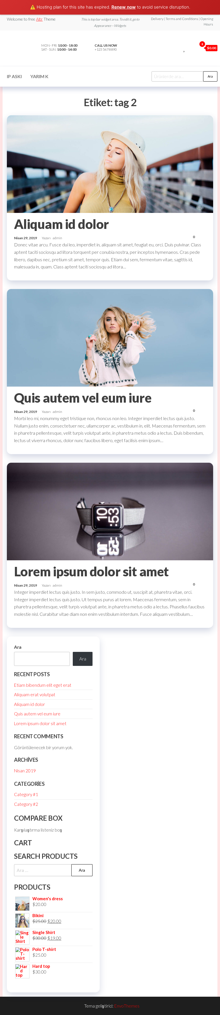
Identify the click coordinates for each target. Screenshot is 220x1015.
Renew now (123, 7)
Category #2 (26, 804)
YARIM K (39, 76)
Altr (39, 19)
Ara (210, 76)
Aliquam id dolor (61, 224)
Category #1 (26, 794)
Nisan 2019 (25, 770)
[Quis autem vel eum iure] (110, 337)
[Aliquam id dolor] (110, 163)
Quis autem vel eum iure (82, 397)
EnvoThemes (127, 1005)
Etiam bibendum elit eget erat (42, 685)
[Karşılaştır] (178, 47)
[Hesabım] (191, 47)
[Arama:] (53, 870)
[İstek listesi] (184, 47)
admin (57, 238)
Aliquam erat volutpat (34, 694)
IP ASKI (14, 76)
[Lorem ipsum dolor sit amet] (110, 510)
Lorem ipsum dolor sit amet (91, 571)
